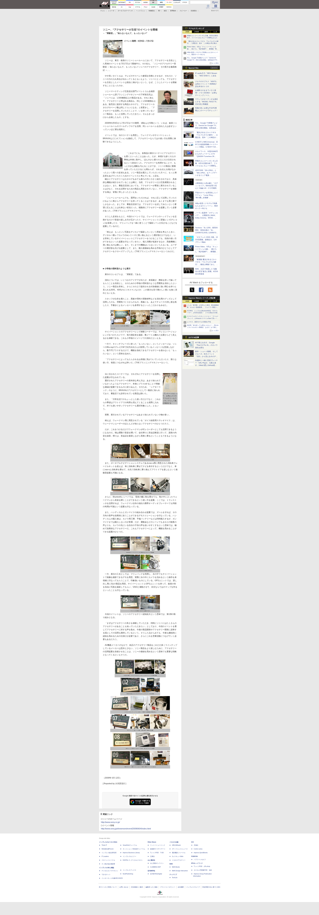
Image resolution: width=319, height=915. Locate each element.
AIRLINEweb (176, 845)
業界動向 (173, 11)
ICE (192, 842)
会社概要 (181, 887)
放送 (165, 11)
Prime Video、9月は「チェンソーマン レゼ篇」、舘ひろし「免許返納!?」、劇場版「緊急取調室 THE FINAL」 (202, 49)
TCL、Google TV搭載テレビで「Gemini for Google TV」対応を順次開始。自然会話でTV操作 (203, 60)
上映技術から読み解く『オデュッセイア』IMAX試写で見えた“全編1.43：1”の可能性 (206, 185)
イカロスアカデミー (178, 860)
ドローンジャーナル (108, 860)
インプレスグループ (193, 887)
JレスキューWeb (177, 856)
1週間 (206, 32)
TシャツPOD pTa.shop (202, 866)
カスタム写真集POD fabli (203, 870)
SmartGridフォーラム (130, 845)
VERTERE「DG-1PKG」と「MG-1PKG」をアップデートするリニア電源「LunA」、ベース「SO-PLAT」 (206, 175)
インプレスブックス (129, 870)
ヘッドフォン (140, 11)
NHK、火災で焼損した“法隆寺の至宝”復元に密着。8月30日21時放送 (206, 271)
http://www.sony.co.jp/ (110, 822)
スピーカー (183, 11)
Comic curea (198, 849)
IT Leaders (105, 856)
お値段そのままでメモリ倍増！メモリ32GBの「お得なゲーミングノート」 (206, 92)
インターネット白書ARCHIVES (112, 878)
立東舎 (152, 856)
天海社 (196, 845)
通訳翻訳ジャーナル (178, 853)
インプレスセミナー (129, 856)
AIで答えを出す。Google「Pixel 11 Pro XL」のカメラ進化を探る (206, 345)
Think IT (104, 845)
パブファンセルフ (200, 859)
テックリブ (173, 874)
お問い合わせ (123, 887)
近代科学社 (151, 871)
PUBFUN (194, 856)
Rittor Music (152, 842)
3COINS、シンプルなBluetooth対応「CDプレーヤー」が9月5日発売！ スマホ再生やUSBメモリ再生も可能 (203, 313)
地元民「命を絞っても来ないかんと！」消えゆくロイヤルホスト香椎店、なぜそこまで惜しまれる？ (202, 327)
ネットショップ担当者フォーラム (134, 849)
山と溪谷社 (151, 860)
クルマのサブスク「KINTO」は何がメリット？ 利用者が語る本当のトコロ (206, 83)
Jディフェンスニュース (180, 849)
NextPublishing (128, 874)
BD (159, 11)
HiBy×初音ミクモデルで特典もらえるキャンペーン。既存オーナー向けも (206, 205)
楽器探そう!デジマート (157, 849)
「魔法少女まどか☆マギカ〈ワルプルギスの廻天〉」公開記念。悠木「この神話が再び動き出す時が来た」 (202, 43)
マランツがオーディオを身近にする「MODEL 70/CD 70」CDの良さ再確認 (206, 101)
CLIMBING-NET (155, 867)
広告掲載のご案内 (137, 887)
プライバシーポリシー (167, 887)
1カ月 (215, 32)
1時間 (187, 32)
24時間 (196, 32)
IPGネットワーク (197, 863)
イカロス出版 (173, 842)
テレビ (102, 11)
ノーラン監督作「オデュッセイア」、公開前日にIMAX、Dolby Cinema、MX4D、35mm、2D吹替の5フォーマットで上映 (206, 218)
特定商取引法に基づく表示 (211, 887)
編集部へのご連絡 (152, 887)
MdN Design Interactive (180, 871)
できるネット (106, 874)
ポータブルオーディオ (125, 11)
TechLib (174, 877)
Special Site (194, 68)
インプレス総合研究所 (109, 853)
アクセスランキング (196, 28)
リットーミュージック (157, 845)
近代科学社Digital (156, 874)
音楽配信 (194, 11)
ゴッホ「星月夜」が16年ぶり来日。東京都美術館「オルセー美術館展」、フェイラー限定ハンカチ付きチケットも (203, 307)
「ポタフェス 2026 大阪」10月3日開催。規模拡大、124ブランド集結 (206, 239)
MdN (171, 864)
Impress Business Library (131, 853)
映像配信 (152, 11)
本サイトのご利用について (108, 887)
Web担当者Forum (108, 849)
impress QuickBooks (201, 853)
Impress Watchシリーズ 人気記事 (202, 298)
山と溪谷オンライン (157, 863)
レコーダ (111, 11)
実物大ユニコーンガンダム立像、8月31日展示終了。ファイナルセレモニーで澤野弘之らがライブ (202, 38)
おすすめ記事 (194, 337)
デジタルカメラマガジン (110, 871)
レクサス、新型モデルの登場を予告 (199, 322)
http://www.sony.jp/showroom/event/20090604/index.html (126, 829)
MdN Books (176, 867)
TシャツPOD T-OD (157, 853)
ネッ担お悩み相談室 (108, 864)
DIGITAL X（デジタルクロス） (133, 860)
